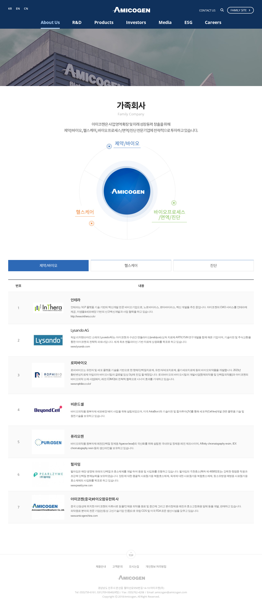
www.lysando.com (80, 346)
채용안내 (101, 566)
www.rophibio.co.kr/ (81, 383)
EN (18, 8)
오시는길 (134, 566)
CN (26, 8)
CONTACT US (207, 10)
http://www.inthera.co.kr (83, 316)
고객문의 (117, 566)
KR (10, 8)
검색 (222, 10)
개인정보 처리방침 (156, 566)
